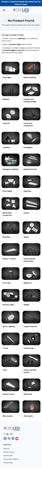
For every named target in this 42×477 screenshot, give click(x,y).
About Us (7, 449)
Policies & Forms (9, 452)
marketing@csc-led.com (14, 50)
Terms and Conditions (11, 459)
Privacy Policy (8, 463)
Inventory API (8, 456)
